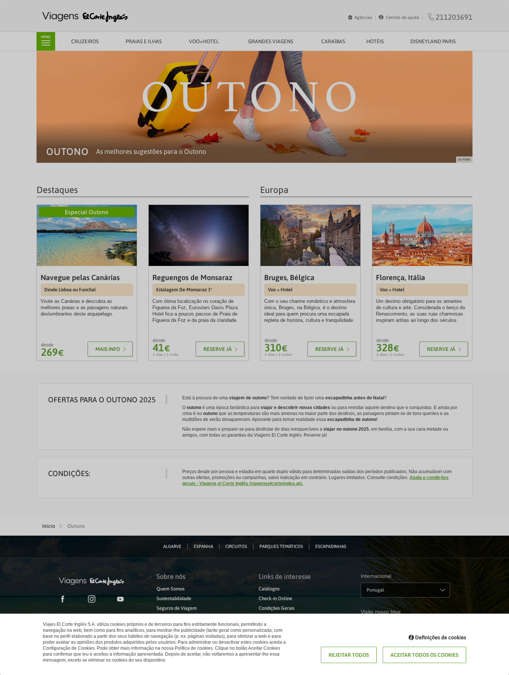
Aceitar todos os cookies (424, 655)
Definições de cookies (440, 637)
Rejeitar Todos (349, 655)
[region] (254, 337)
